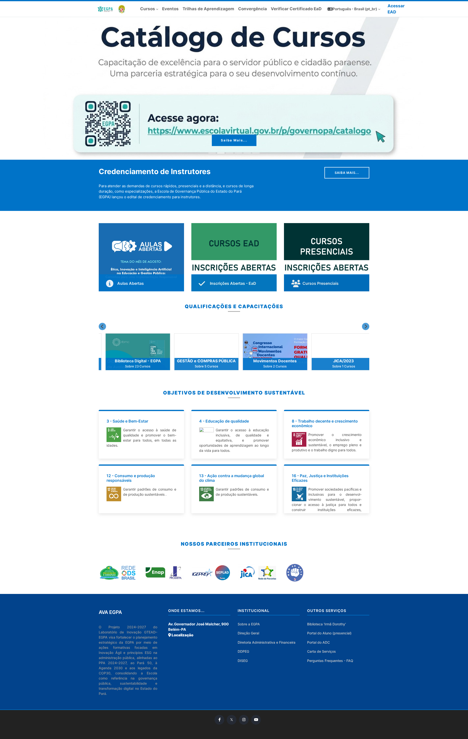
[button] (353, 9)
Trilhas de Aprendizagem (208, 8)
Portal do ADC (318, 642)
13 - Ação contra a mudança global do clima (231, 478)
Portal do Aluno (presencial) (329, 633)
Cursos (147, 8)
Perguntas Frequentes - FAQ (330, 661)
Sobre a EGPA (249, 624)
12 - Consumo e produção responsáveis (131, 478)
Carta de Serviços (321, 651)
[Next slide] (365, 326)
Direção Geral (248, 633)
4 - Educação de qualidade (224, 421)
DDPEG (243, 651)
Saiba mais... (234, 140)
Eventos (170, 8)
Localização (182, 635)
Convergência (252, 8)
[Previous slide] (102, 326)
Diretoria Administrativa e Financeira (266, 642)
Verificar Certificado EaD (296, 8)
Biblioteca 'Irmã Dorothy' (326, 624)
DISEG (243, 661)
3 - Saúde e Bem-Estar (127, 421)
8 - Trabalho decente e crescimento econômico (325, 423)
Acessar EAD (396, 9)
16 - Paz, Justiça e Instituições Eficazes (320, 478)
